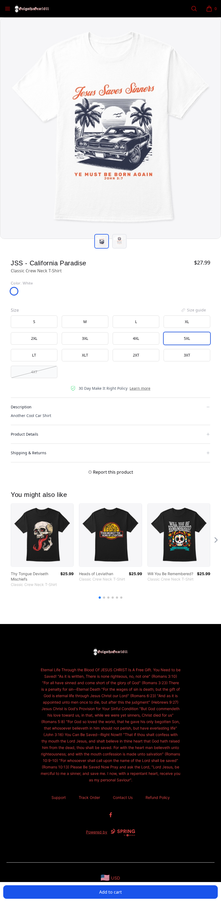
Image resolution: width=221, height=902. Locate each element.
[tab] (101, 241)
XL (187, 321)
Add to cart (110, 892)
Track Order (89, 797)
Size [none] (15, 310)
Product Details (24, 434)
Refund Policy (158, 797)
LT (34, 355)
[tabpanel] (110, 128)
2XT (136, 355)
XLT (85, 355)
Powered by (96, 832)
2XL (34, 338)
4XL (136, 338)
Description (21, 406)
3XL (85, 338)
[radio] (34, 322)
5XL (187, 338)
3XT (187, 355)
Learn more (140, 388)
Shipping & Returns (28, 452)
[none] (193, 310)
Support (58, 797)
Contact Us (123, 797)
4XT (34, 371)
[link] (42, 535)
